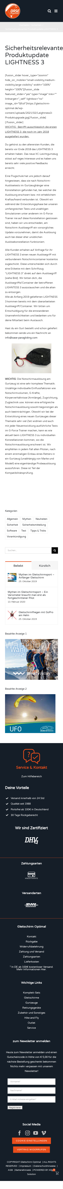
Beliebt (18, 566)
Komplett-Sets (31, 992)
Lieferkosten (31, 961)
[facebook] (19, 1133)
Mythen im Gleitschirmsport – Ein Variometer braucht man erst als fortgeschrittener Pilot (28, 595)
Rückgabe (31, 941)
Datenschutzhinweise (44, 1166)
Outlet (31, 1022)
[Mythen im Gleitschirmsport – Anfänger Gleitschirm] (12, 575)
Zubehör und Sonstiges (31, 1012)
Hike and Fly (31, 1017)
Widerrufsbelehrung (31, 946)
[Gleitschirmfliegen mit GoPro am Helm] (12, 613)
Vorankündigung (16, 536)
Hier (43, 969)
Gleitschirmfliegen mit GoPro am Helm (36, 614)
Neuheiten (41, 519)
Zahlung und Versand (31, 951)
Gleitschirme (31, 997)
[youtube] (35, 1133)
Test (23, 531)
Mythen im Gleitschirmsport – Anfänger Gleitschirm (36, 576)
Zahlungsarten (31, 956)
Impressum (25, 1166)
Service (31, 1027)
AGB (10, 1170)
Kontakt (31, 936)
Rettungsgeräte (31, 1007)
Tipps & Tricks (38, 531)
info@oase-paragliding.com (21, 337)
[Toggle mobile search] (49, 11)
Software (12, 531)
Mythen (26, 519)
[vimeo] (43, 1133)
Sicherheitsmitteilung (34, 525)
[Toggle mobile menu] (56, 11)
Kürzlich (44, 566)
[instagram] (27, 1133)
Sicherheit (12, 525)
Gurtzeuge (31, 1002)
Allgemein (12, 519)
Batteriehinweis (23, 1170)
